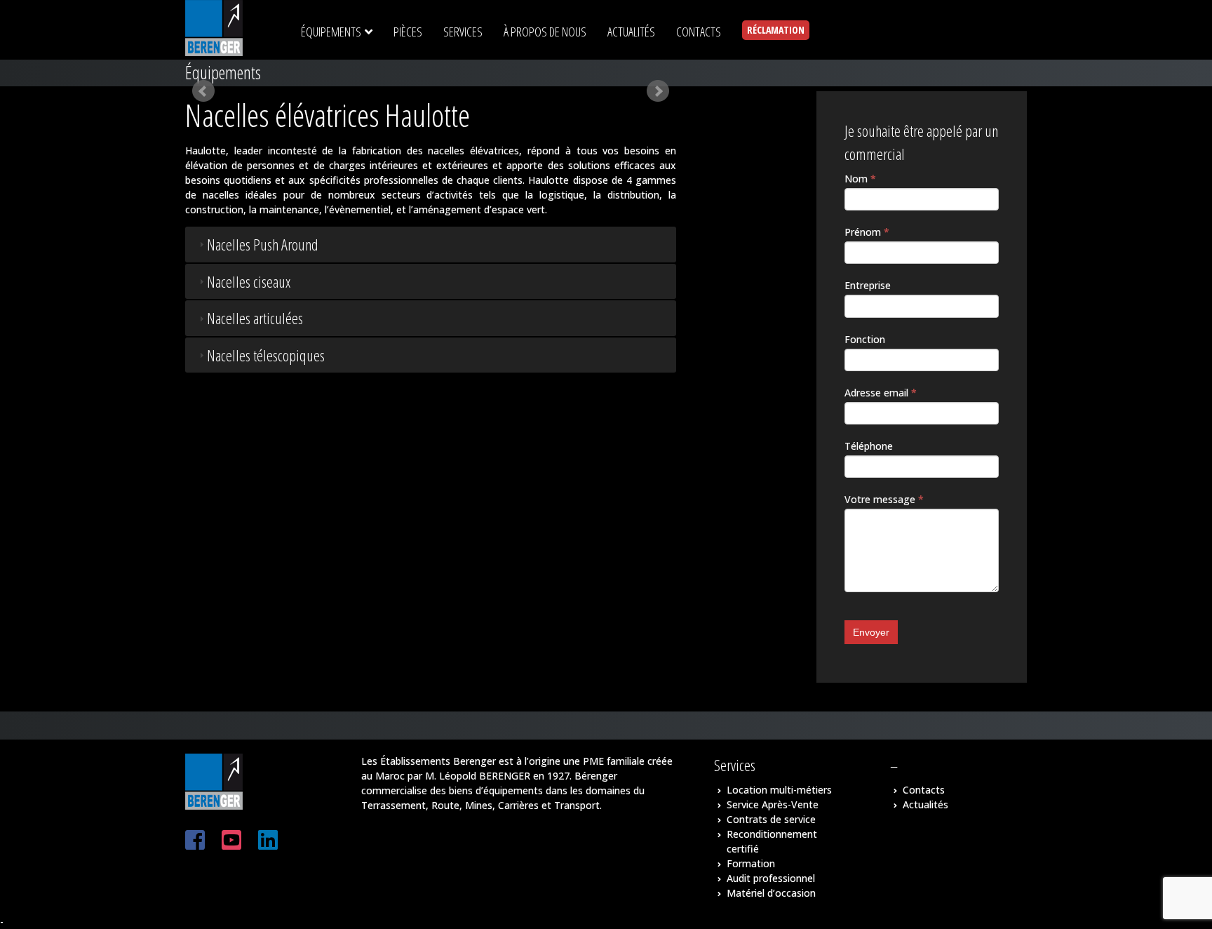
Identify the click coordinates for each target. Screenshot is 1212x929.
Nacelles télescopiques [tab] (266, 355)
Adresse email (880, 392)
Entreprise (867, 285)
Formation (751, 863)
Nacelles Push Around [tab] (262, 244)
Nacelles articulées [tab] (255, 317)
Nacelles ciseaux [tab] (248, 281)
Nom (860, 178)
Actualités (925, 804)
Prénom (866, 232)
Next (658, 91)
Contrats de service (771, 819)
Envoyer (871, 632)
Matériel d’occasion (771, 893)
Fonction (864, 339)
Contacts (924, 789)
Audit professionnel (771, 878)
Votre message (884, 499)
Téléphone (868, 446)
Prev (203, 91)
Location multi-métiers (779, 789)
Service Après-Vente (773, 804)
